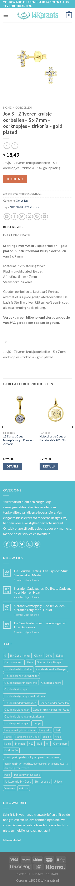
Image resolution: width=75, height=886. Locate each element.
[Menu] (5, 15)
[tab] (37, 227)
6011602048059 (19, 207)
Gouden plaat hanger (16, 723)
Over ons (23, 874)
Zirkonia (24, 788)
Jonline (47, 736)
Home (7, 107)
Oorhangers (60, 743)
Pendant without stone (27, 774)
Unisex (58, 781)
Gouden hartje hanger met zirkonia (24, 696)
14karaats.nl (12, 502)
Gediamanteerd (13, 662)
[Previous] (3, 435)
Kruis (58, 736)
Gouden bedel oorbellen (18, 669)
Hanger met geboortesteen (20, 730)
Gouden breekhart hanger (51, 669)
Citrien (38, 655)
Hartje (8, 736)
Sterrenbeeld (42, 781)
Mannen (20, 743)
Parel (7, 774)
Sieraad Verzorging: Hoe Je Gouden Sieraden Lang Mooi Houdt (39, 608)
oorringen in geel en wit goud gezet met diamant (32, 757)
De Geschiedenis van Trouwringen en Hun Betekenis (40, 625)
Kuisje (7, 743)
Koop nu (15, 179)
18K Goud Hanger (20, 655)
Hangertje (45, 730)
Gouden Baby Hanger (49, 662)
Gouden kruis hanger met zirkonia (24, 716)
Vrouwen (35, 207)
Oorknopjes (11, 750)
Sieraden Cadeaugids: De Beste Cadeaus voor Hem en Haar (42, 590)
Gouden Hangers (51, 682)
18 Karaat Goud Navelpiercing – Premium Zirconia (18, 440)
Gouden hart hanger (16, 689)
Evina (59, 655)
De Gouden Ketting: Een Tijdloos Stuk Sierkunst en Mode (41, 573)
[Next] (72, 435)
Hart (57, 730)
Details (13, 466)
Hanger (37, 723)
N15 (39, 743)
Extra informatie (16, 235)
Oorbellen (23, 107)
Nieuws (37, 874)
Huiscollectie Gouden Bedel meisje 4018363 (53, 438)
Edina (49, 655)
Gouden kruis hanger (16, 709)
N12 (31, 743)
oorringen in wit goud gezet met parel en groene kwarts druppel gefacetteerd (36, 765)
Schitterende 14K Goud (17, 781)
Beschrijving (13, 227)
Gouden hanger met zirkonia (21, 682)
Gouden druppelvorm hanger (21, 675)
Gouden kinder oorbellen (54, 703)
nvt (47, 743)
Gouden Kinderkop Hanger (20, 703)
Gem (30, 662)
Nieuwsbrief (12, 840)
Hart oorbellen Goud (27, 736)
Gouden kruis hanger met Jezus (51, 709)
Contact (52, 874)
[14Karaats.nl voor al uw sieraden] (37, 15)
